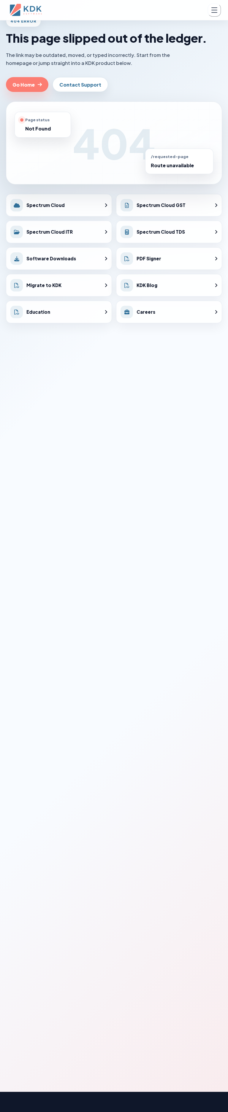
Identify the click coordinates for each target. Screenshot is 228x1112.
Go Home (23, 85)
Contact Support (80, 85)
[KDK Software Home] (26, 10)
